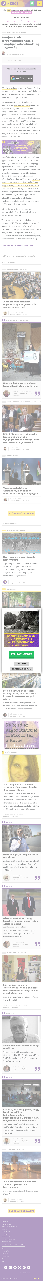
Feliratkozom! (21, 654)
